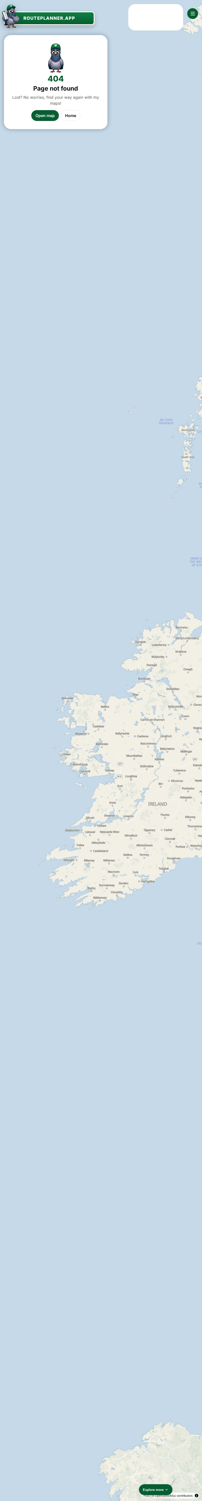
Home (70, 115)
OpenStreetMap (165, 1495)
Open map (45, 115)
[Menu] (192, 13)
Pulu (147, 1495)
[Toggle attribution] (197, 1496)
